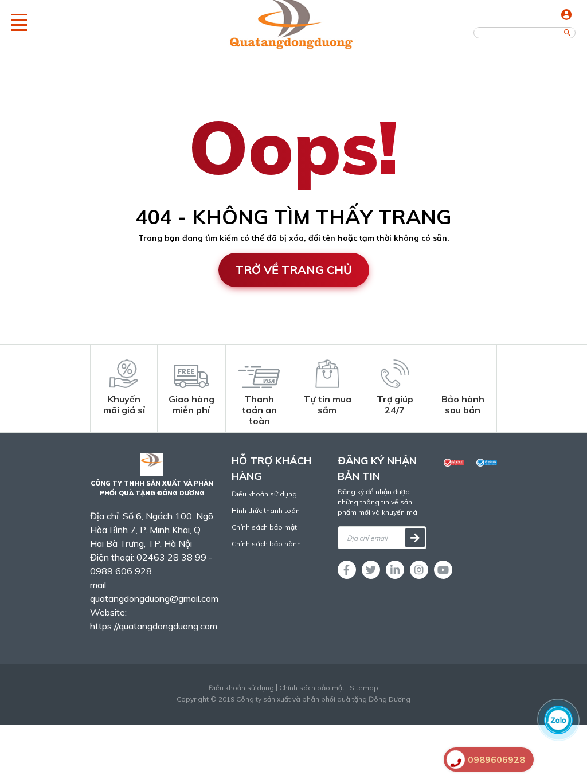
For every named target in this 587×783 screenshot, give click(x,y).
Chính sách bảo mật (264, 527)
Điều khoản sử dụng (264, 494)
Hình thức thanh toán (266, 510)
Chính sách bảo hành (266, 543)
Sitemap (364, 687)
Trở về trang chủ (294, 270)
